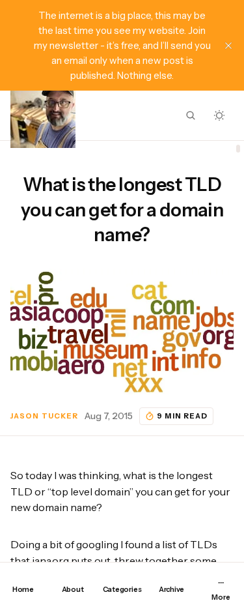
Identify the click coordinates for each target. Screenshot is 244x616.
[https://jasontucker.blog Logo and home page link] (42, 115)
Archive (171, 589)
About (73, 589)
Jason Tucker (44, 415)
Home (23, 589)
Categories (122, 589)
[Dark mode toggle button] (219, 115)
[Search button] (190, 115)
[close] (228, 45)
